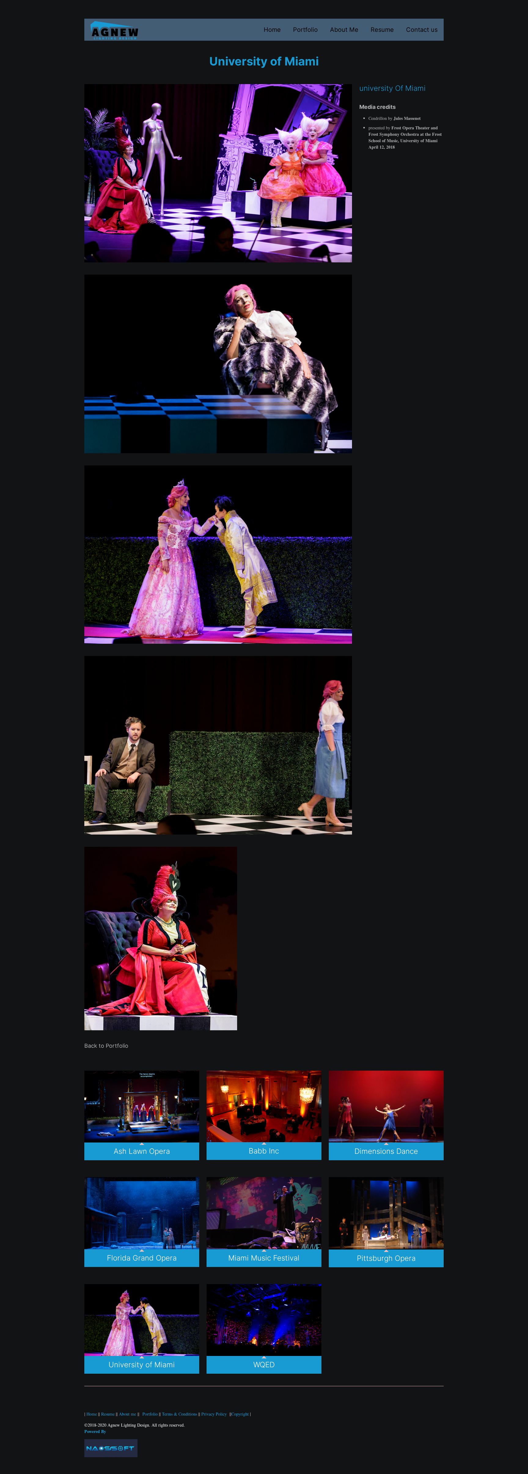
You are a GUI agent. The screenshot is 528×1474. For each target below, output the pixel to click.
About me (127, 1414)
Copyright (240, 1414)
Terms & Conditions (180, 1414)
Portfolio (150, 1414)
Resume (108, 1414)
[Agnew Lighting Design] (114, 30)
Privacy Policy (214, 1414)
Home (91, 1414)
